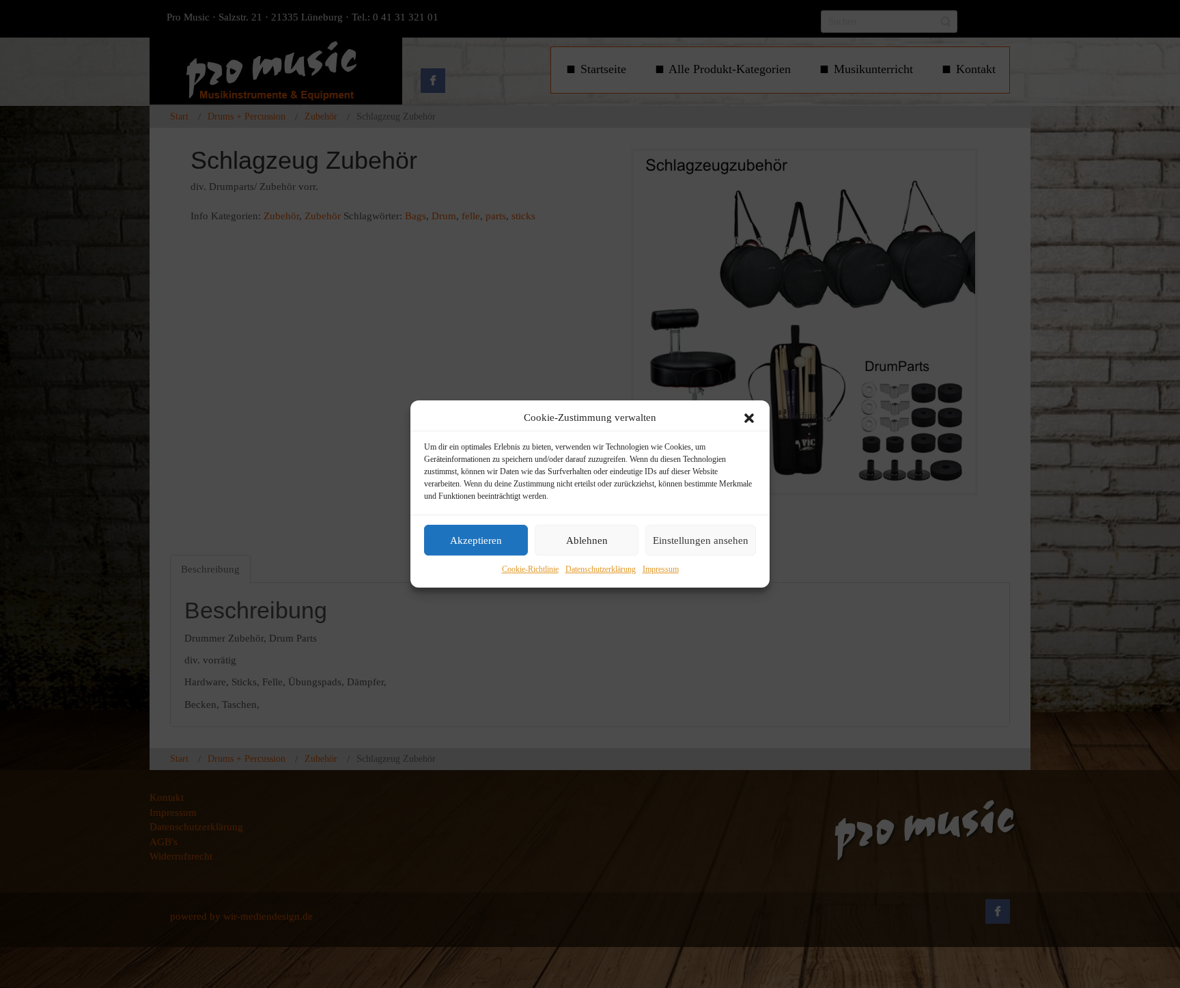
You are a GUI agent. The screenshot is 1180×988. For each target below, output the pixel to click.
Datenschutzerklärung (600, 570)
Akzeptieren (476, 540)
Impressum (661, 570)
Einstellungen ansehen (700, 540)
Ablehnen (587, 540)
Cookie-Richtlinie (530, 570)
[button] (749, 418)
